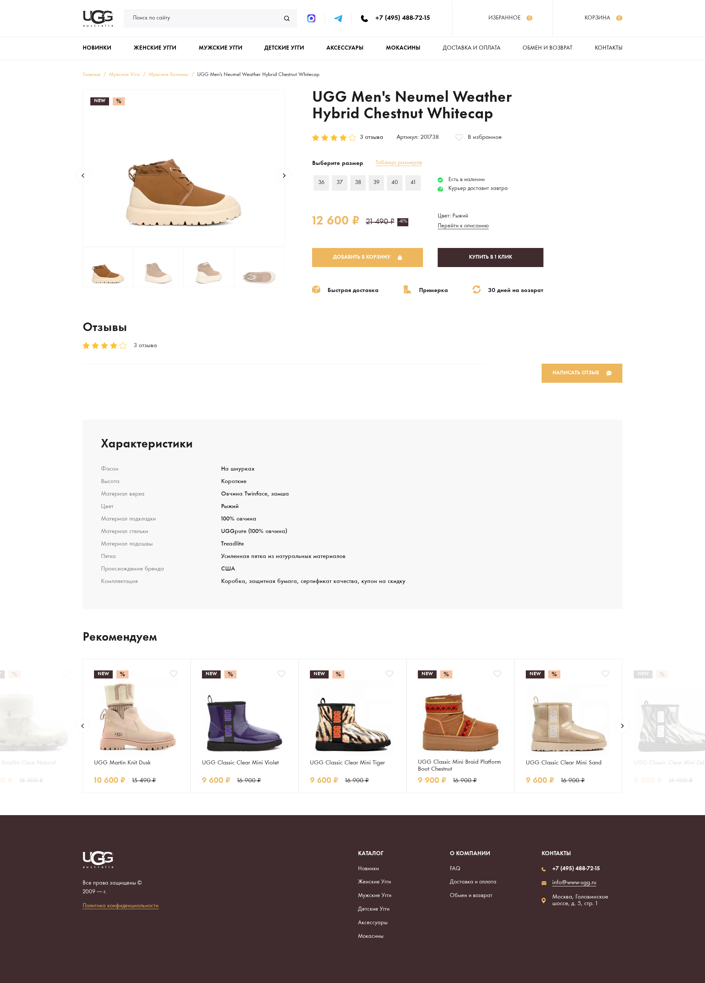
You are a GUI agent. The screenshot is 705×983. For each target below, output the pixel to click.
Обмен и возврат (547, 48)
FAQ (455, 869)
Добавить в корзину (361, 257)
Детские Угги (374, 909)
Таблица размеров (399, 163)
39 (376, 183)
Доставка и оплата (471, 48)
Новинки (368, 869)
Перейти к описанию (463, 226)
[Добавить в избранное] (65, 673)
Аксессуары (372, 923)
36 (321, 183)
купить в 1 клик (490, 257)
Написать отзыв (576, 373)
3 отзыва (371, 137)
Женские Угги (374, 882)
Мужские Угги (374, 896)
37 (340, 183)
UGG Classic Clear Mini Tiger (347, 763)
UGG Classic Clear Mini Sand (563, 763)
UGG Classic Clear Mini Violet (240, 763)
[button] (83, 175)
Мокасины (370, 936)
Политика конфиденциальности (121, 906)
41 (413, 183)
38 (358, 183)
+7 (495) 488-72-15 (402, 18)
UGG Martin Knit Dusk (122, 763)
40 (394, 183)
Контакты (608, 48)
